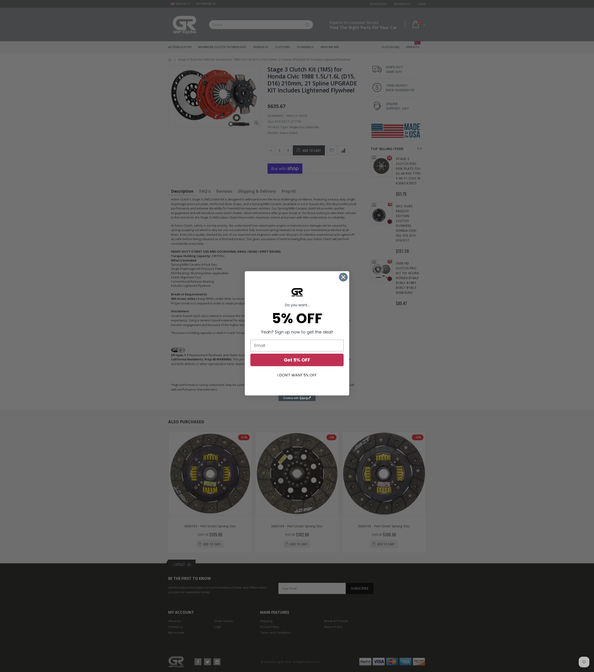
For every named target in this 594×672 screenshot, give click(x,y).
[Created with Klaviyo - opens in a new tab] (297, 398)
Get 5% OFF (297, 360)
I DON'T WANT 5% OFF (297, 375)
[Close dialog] (343, 277)
